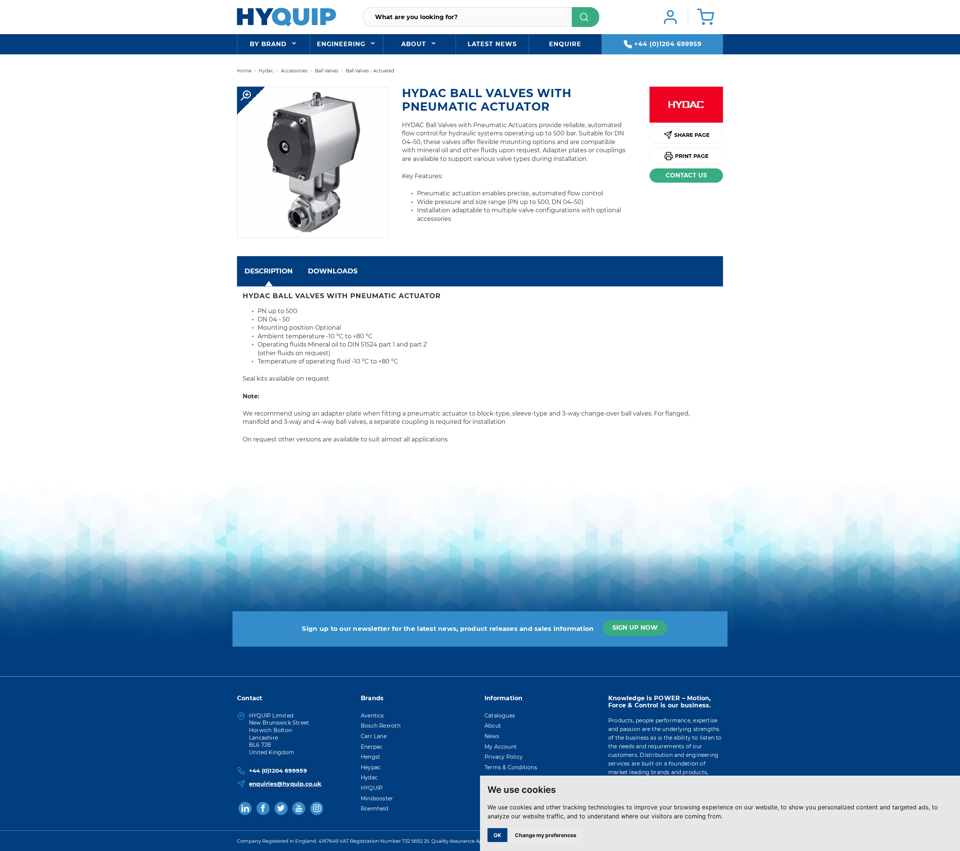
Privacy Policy (503, 756)
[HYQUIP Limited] (286, 16)
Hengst (370, 756)
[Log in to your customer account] (670, 17)
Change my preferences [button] (545, 835)
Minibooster (377, 798)
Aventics (372, 715)
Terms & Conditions (510, 767)
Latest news (492, 44)
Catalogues (499, 715)
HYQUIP (371, 788)
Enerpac (371, 746)
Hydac (369, 777)
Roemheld (374, 808)
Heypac (371, 767)
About (413, 44)
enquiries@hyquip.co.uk (285, 783)
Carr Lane (374, 736)
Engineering (341, 44)
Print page (691, 156)
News (491, 736)
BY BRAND (268, 44)
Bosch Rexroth (380, 725)
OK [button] (497, 835)
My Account (500, 746)
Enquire (565, 44)
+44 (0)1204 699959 (668, 44)
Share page (692, 135)
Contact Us (686, 175)
